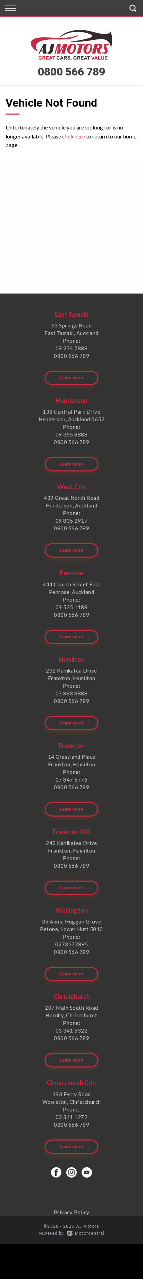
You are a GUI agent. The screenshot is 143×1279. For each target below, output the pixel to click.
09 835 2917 (72, 520)
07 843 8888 (72, 693)
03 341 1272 (72, 1117)
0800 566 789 (71, 71)
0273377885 (71, 944)
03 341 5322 (72, 1030)
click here (73, 136)
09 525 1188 (72, 607)
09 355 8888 (72, 434)
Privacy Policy (72, 1212)
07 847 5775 (72, 779)
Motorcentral (89, 1233)
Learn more (71, 378)
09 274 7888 (72, 348)
